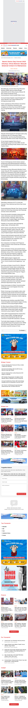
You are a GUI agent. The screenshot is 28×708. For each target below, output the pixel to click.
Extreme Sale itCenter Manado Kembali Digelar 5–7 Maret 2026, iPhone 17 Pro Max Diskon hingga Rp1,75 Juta (21, 683)
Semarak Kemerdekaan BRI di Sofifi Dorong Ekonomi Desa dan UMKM (12, 369)
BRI (3, 528)
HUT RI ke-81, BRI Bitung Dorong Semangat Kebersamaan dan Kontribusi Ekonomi (12, 385)
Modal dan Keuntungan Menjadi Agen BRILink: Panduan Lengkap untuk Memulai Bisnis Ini (15, 650)
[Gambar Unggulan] (14, 84)
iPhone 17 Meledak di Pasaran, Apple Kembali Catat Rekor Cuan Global (20, 697)
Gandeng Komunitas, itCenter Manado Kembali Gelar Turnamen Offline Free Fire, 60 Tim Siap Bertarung (7, 683)
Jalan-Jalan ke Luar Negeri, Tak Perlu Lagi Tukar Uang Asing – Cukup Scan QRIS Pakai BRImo (21, 609)
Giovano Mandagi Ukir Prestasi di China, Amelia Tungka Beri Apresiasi (13, 365)
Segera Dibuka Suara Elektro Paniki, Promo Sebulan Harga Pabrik (15, 645)
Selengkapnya (13, 631)
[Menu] (1, 45)
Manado (4, 526)
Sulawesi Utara (6, 533)
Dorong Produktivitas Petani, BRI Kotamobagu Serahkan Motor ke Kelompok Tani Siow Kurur (13, 381)
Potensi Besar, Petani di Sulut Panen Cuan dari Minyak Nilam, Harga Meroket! (16, 660)
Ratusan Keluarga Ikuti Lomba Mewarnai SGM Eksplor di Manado (12, 373)
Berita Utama (18, 57)
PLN (3, 531)
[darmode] (26, 45)
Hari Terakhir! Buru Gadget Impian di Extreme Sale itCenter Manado (5, 698)
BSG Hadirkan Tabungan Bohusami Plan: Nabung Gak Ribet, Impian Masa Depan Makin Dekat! (20, 625)
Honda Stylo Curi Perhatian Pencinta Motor (15, 640)
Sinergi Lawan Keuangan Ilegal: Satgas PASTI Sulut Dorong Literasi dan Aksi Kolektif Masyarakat (7, 625)
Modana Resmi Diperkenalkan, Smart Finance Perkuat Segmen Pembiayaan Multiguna (7, 609)
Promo (4, 535)
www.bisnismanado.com (7, 57)
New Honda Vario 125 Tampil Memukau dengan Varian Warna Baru (14, 655)
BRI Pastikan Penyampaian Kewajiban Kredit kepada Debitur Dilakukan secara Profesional (12, 377)
